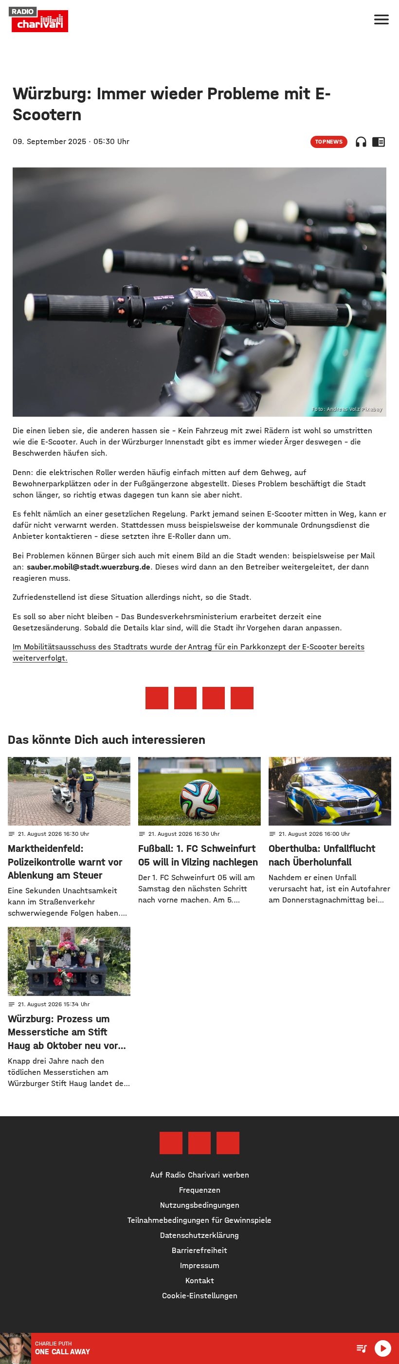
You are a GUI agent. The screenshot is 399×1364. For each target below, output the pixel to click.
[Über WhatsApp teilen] (213, 698)
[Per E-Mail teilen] (242, 698)
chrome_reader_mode (378, 141)
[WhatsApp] (228, 1143)
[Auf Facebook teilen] (156, 698)
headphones (361, 141)
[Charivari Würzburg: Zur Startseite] (38, 19)
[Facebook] (171, 1143)
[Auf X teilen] (185, 698)
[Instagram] (199, 1143)
